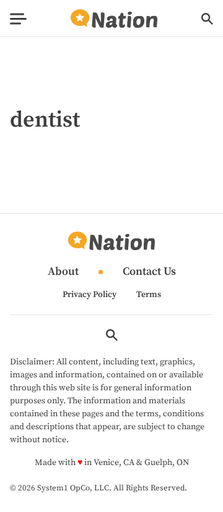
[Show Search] (207, 19)
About (63, 272)
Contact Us (149, 272)
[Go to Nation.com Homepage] (114, 18)
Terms (148, 294)
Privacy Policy (89, 294)
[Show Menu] (18, 19)
